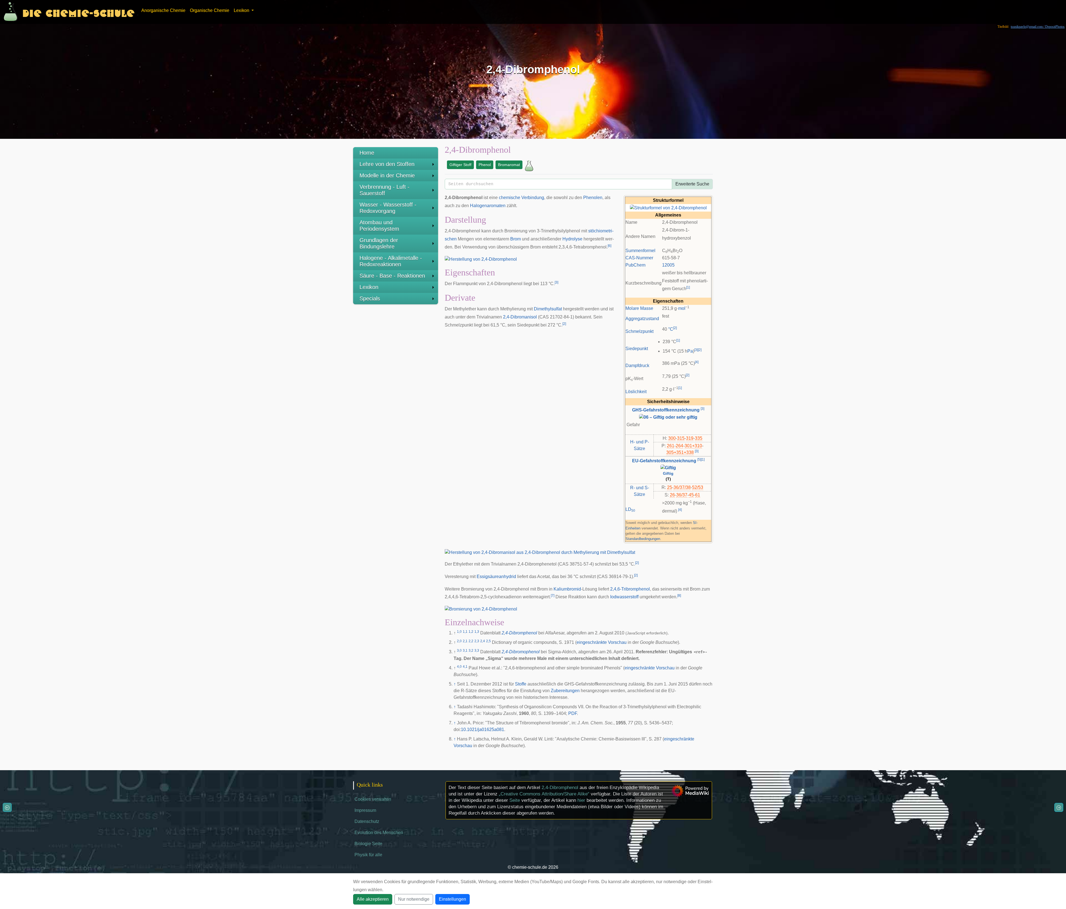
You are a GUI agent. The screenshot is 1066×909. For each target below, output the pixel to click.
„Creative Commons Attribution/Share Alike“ (544, 794)
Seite (514, 800)
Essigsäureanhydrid (496, 576)
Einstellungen (452, 899)
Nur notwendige (413, 899)
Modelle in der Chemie (387, 175)
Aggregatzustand (642, 318)
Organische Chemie (209, 10)
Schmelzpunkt (639, 331)
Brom (515, 239)
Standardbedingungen (642, 539)
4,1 (465, 667)
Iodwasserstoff (624, 596)
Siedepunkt (636, 348)
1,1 (465, 632)
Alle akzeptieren (373, 899)
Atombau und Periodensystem (379, 225)
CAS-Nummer (639, 257)
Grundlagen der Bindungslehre (378, 243)
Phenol (485, 164)
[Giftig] (668, 467)
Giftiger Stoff (460, 164)
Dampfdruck (637, 365)
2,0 (459, 641)
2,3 (476, 641)
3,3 (476, 650)
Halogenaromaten (488, 205)
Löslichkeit (636, 391)
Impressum (365, 810)
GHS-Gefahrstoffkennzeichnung (666, 410)
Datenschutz (367, 821)
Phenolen (592, 197)
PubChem (635, 265)
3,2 (471, 650)
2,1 (465, 641)
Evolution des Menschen (379, 832)
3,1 (465, 650)
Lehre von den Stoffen (386, 164)
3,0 (459, 650)
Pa (690, 351)
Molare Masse (639, 308)
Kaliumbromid (567, 589)
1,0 (459, 632)
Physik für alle (368, 854)
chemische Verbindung (521, 197)
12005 (668, 265)
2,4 (482, 641)
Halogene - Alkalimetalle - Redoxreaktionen (390, 261)
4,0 (459, 667)
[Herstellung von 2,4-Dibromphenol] (481, 259)
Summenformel (640, 250)
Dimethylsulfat (548, 309)
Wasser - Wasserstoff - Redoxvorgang (387, 208)
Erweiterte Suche (692, 184)
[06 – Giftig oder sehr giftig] (668, 417)
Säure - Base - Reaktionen (392, 276)
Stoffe (520, 684)
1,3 (476, 632)
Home (366, 153)
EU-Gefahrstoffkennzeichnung (664, 460)
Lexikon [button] (242, 10)
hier (581, 800)
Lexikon (368, 287)
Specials (369, 298)
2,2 (471, 641)
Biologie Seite (368, 843)
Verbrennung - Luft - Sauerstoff (384, 190)
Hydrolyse (572, 239)
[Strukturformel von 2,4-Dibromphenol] (668, 207)
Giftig (668, 473)
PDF (572, 713)
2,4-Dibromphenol (519, 633)
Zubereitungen (565, 690)
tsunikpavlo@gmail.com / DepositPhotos (1038, 27)
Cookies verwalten (373, 799)
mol (681, 308)
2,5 (488, 641)
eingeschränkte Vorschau (602, 642)
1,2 (471, 632)
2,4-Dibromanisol (520, 317)
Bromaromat (509, 164)
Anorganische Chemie (163, 10)
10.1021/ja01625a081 (482, 729)
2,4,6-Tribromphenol (630, 589)
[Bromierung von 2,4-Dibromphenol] (481, 608)
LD (630, 509)
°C (670, 329)
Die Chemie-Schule (78, 11)
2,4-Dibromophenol (521, 651)
